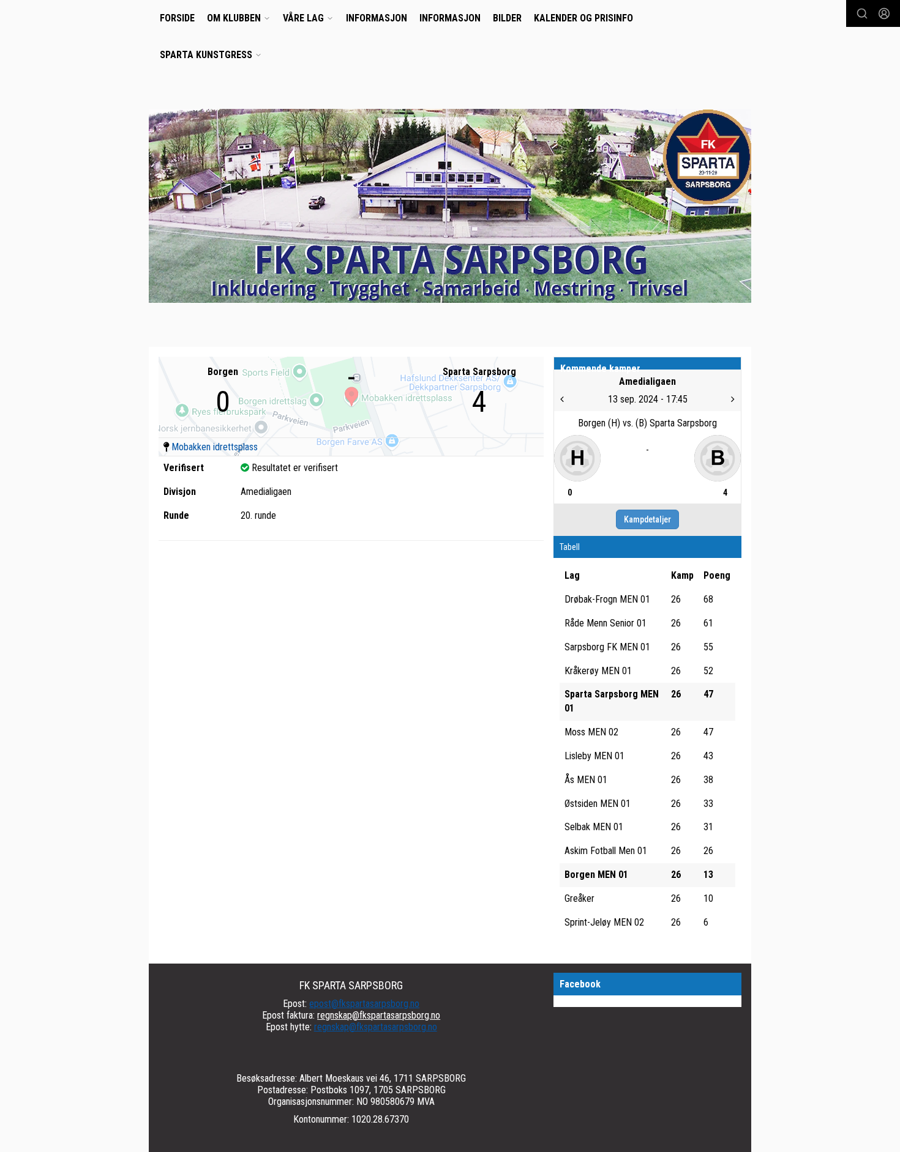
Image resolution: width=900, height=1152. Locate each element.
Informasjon (376, 18)
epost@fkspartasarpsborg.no (364, 1003)
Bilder (507, 18)
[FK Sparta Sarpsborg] (450, 206)
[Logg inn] (884, 13)
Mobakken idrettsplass (214, 447)
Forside (177, 18)
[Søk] (862, 13)
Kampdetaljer (647, 519)
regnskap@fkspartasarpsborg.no (378, 1015)
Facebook (580, 984)
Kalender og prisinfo (583, 18)
